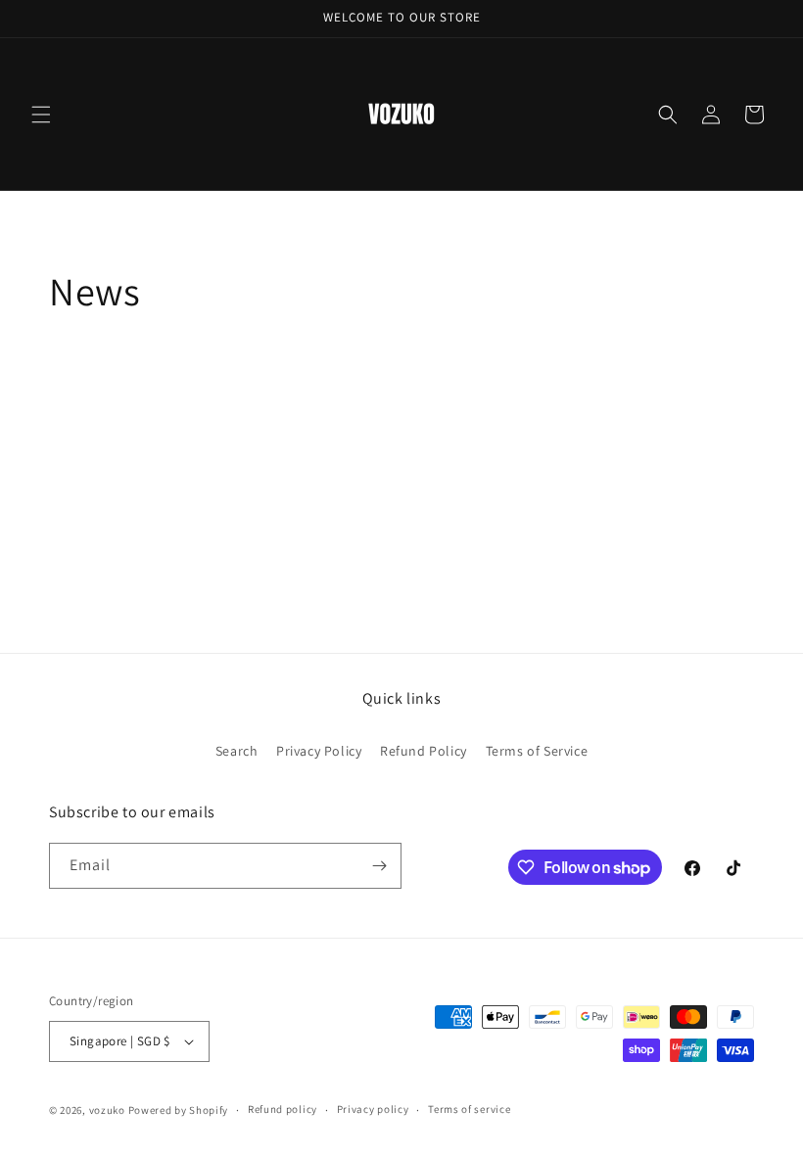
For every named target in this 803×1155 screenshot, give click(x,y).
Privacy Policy (318, 751)
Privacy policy (373, 1109)
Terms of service (469, 1109)
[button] (41, 114)
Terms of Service (537, 751)
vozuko (107, 1110)
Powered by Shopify (178, 1110)
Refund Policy (423, 751)
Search (237, 751)
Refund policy (282, 1109)
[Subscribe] (379, 866)
